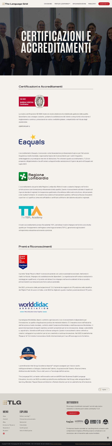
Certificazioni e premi (105, 443)
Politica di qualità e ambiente (93, 443)
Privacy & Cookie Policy (80, 443)
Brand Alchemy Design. (56, 443)
